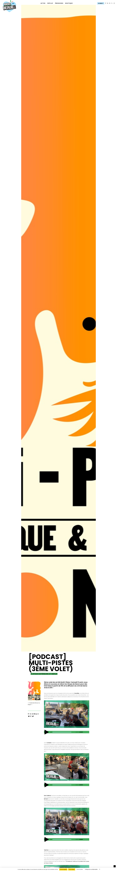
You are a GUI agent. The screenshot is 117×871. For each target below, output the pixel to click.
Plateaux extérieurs (39, 762)
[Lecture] (44, 821)
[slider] (81, 820)
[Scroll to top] (115, 866)
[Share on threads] (32, 802)
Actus (43, 3)
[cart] (114, 3)
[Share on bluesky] (29, 805)
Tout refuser (72, 869)
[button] (101, 3)
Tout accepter (63, 869)
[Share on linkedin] (36, 802)
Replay (50, 3)
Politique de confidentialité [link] (91, 869)
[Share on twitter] (30, 802)
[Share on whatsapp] (38, 802)
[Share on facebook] (28, 802)
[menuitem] (43, 3)
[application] (66, 821)
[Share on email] (33, 805)
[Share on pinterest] (34, 802)
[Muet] (78, 821)
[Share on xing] (31, 805)
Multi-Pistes (65, 771)
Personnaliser (79, 869)
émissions (59, 3)
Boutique (69, 3)
